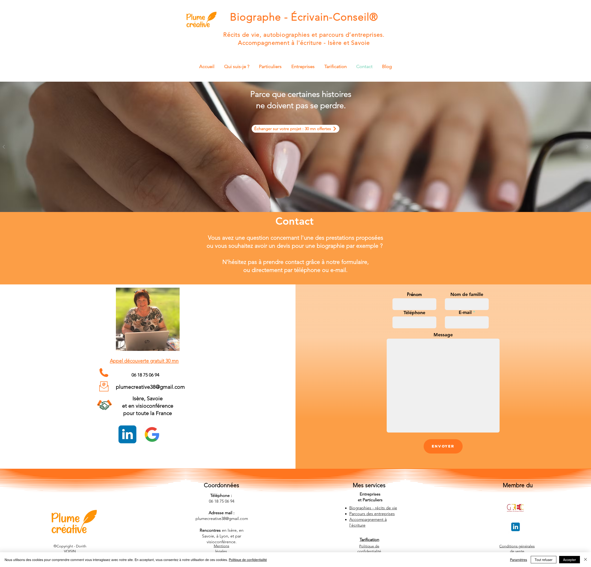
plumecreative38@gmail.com (150, 387)
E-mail (465, 312)
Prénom (414, 294)
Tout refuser (543, 559)
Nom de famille (466, 294)
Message (443, 334)
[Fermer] (585, 559)
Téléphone (414, 312)
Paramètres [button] (518, 559)
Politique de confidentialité (248, 559)
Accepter (569, 559)
